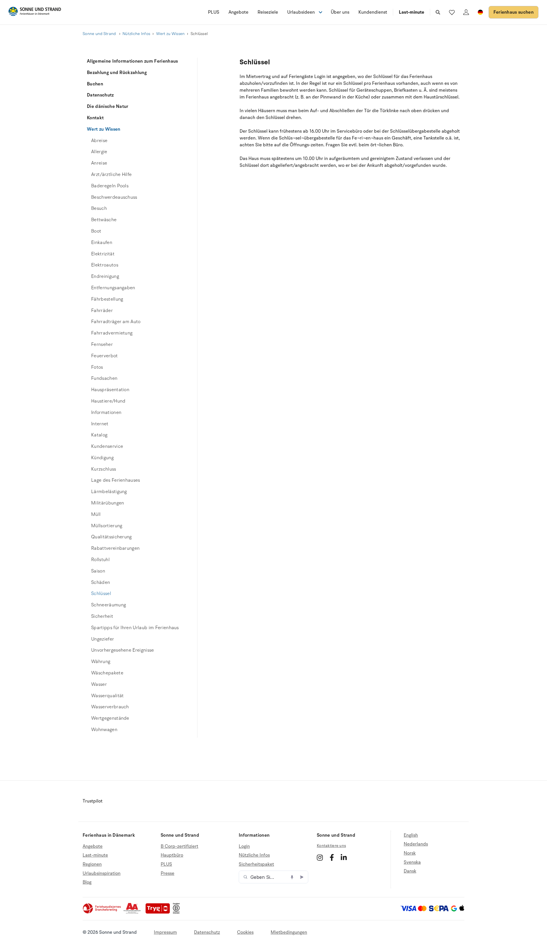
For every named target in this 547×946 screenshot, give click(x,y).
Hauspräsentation (110, 390)
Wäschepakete (107, 673)
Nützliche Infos (136, 33)
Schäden (100, 582)
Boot (96, 231)
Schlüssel (101, 593)
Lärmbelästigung (109, 492)
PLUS (213, 12)
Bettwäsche (104, 220)
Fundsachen (104, 378)
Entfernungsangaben (113, 288)
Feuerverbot (104, 356)
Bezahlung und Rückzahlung (117, 72)
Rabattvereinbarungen (115, 548)
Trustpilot (93, 801)
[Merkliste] (452, 12)
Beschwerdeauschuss (114, 197)
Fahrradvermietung (111, 333)
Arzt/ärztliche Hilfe (111, 174)
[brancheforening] (102, 912)
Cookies (245, 932)
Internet (100, 424)
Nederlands (416, 844)
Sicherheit (102, 616)
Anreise (99, 163)
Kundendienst (372, 12)
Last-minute (411, 12)
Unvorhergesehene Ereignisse (122, 650)
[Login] (466, 12)
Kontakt (95, 118)
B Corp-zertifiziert (179, 846)
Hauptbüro (172, 855)
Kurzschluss (103, 469)
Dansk (410, 871)
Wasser (99, 684)
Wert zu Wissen (170, 33)
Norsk (410, 853)
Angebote (238, 12)
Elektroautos (104, 265)
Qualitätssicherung (111, 537)
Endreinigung (105, 276)
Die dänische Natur (107, 106)
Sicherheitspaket (256, 864)
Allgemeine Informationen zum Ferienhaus (132, 61)
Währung (100, 661)
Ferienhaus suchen (513, 12)
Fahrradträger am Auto (116, 322)
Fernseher (102, 344)
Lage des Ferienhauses (115, 480)
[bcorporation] (177, 912)
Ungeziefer (102, 639)
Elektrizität (103, 254)
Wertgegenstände (110, 718)
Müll (96, 514)
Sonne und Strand (100, 33)
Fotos (97, 367)
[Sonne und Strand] (35, 12)
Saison (98, 571)
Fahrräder (102, 310)
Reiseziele (268, 12)
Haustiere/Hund (108, 401)
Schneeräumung (108, 605)
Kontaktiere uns (331, 845)
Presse (167, 873)
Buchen (95, 84)
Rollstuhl (100, 560)
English (411, 835)
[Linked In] (344, 857)
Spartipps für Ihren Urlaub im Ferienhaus (135, 628)
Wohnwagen (104, 730)
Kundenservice (107, 446)
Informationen (106, 412)
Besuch (99, 208)
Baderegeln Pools (109, 186)
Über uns (340, 12)
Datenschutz (100, 95)
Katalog (99, 435)
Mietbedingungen (289, 932)
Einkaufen (101, 242)
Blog (87, 882)
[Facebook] (332, 857)
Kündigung (102, 458)
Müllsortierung (106, 526)
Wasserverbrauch (110, 707)
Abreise (99, 141)
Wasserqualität (107, 696)
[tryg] (159, 912)
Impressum (165, 932)
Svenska (412, 862)
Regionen (92, 864)
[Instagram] (320, 857)
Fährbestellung (107, 299)
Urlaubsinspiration (102, 873)
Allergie (99, 152)
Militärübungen (107, 503)
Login (244, 846)
